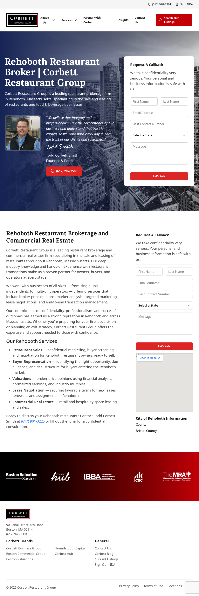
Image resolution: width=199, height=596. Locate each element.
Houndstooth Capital (70, 548)
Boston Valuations (19, 559)
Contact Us (140, 20)
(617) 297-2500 (66, 171)
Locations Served (180, 586)
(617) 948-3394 (16, 534)
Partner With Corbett (92, 20)
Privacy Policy (129, 586)
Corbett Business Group (24, 548)
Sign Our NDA (105, 564)
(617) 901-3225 (33, 421)
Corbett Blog (104, 554)
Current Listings (106, 559)
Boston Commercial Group (25, 554)
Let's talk (159, 176)
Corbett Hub (64, 554)
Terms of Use (153, 586)
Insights (123, 20)
